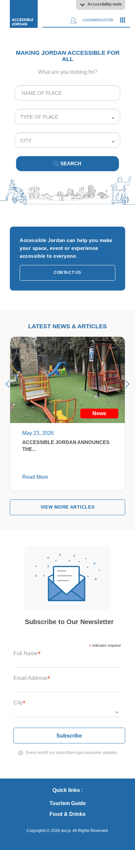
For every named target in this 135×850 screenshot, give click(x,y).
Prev (7, 384)
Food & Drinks (67, 814)
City (19, 702)
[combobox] (67, 93)
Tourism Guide (67, 803)
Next (127, 384)
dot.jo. (66, 830)
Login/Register (97, 20)
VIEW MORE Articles (67, 507)
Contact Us (67, 272)
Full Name (27, 653)
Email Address (31, 678)
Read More (35, 477)
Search (70, 163)
